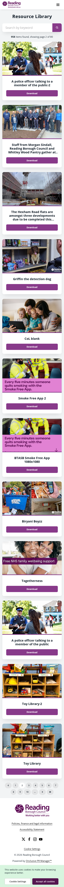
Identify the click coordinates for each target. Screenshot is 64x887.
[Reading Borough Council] (32, 810)
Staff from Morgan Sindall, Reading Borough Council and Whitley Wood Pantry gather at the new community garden (32, 150)
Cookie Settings (32, 848)
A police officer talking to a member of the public (32, 642)
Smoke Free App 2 (32, 398)
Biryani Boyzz (32, 521)
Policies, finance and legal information (32, 823)
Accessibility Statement (32, 829)
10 (27, 791)
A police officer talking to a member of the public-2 (32, 83)
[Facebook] (29, 839)
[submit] (57, 27)
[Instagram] (35, 839)
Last (50, 792)
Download (32, 93)
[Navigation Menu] (58, 4)
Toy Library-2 (32, 704)
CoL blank (32, 339)
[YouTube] (40, 839)
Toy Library (32, 763)
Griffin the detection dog (32, 279)
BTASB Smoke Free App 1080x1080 (32, 460)
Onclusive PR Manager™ (39, 860)
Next (42, 792)
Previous (8, 785)
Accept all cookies (45, 881)
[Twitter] (23, 839)
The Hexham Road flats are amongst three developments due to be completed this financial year (32, 217)
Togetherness (32, 581)
